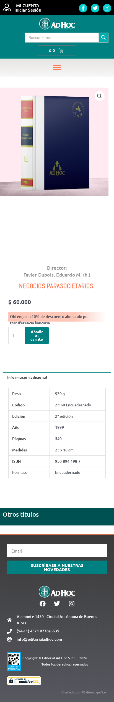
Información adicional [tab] (27, 377)
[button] (57, 67)
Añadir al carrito (36, 335)
